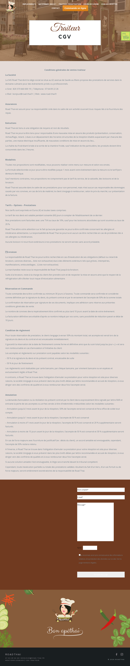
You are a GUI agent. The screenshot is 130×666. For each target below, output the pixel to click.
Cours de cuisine (91, 4)
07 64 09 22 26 (12, 658)
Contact (56, 8)
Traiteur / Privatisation (70, 4)
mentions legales (14, 660)
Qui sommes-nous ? (47, 4)
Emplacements (29, 4)
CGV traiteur (32, 660)
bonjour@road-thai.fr (33, 658)
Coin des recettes (109, 4)
